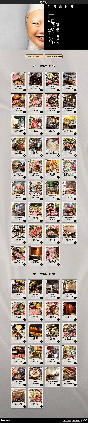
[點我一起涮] (24, 90)
